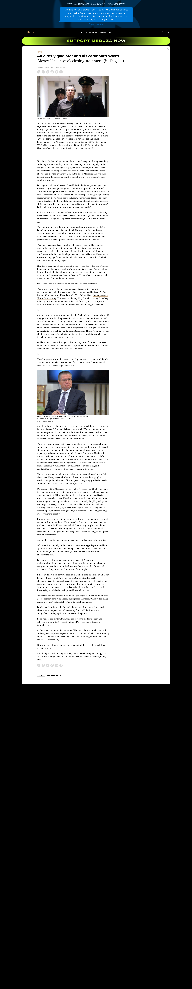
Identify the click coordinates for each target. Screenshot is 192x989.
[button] (73, 96)
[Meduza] (29, 32)
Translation (41, 675)
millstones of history (64, 480)
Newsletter (91, 32)
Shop (111, 32)
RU (168, 32)
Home (80, 32)
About (103, 32)
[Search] (162, 32)
